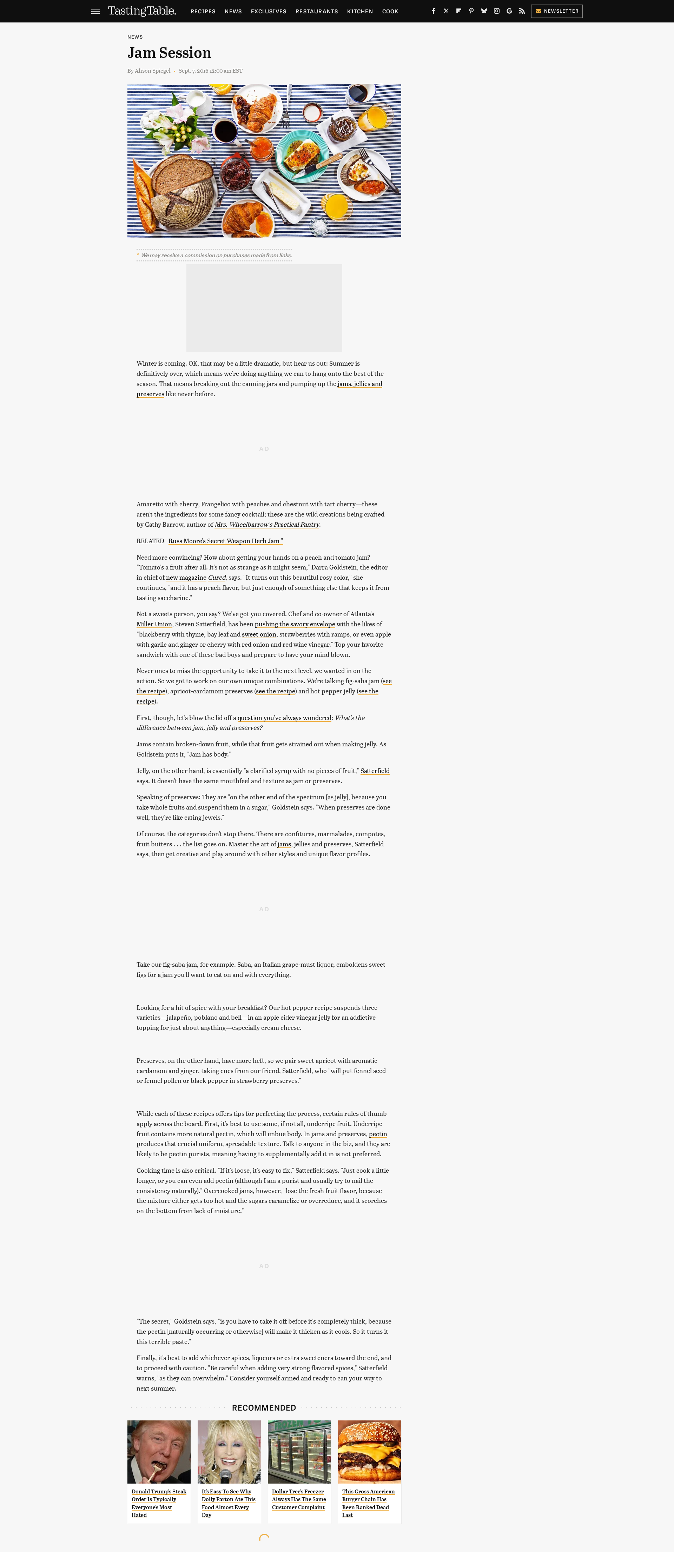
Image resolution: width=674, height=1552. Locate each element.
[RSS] (522, 12)
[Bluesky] (484, 12)
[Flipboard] (458, 12)
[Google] (509, 12)
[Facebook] (433, 12)
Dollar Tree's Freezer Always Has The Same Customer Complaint (299, 1499)
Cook (390, 11)
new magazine (186, 577)
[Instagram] (496, 12)
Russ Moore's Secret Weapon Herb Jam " (225, 540)
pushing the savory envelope (295, 623)
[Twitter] (446, 12)
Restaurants (317, 11)
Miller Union (154, 623)
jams (284, 843)
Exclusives (268, 11)
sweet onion (259, 634)
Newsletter (561, 10)
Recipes (203, 11)
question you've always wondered (284, 717)
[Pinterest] (471, 12)
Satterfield (375, 770)
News (233, 11)
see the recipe (275, 690)
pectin (378, 1133)
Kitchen (360, 11)
